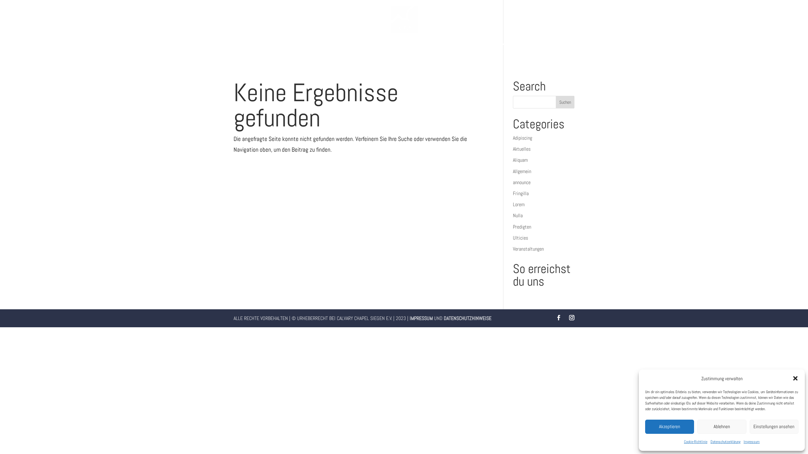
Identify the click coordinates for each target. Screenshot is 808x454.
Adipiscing (522, 138)
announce (522, 182)
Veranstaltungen (528, 249)
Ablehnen (722, 426)
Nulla (518, 215)
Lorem (519, 204)
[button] (795, 378)
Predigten (522, 227)
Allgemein (522, 171)
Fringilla (521, 193)
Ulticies (520, 238)
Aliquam (520, 160)
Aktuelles (522, 149)
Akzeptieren (669, 426)
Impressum (752, 441)
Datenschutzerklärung (725, 441)
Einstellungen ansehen (773, 426)
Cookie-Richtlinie (695, 441)
